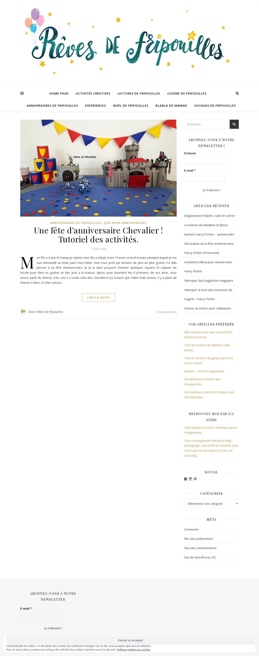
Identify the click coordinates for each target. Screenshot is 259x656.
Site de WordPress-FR (199, 557)
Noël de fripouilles (130, 105)
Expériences (95, 105)
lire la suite (98, 297)
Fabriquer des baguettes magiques (208, 280)
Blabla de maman (171, 105)
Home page (59, 93)
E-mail (190, 170)
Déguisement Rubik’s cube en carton (209, 216)
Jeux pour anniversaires (125, 223)
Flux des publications (198, 539)
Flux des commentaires (200, 548)
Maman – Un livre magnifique (204, 371)
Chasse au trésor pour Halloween (207, 308)
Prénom (190, 153)
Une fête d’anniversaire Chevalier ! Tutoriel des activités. (98, 234)
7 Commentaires (166, 312)
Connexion (191, 529)
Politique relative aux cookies (133, 649)
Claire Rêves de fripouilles (45, 312)
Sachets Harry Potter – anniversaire (209, 234)
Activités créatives (93, 93)
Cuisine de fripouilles (186, 93)
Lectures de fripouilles (139, 93)
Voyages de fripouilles (215, 105)
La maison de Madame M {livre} (206, 225)
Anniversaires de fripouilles (52, 105)
